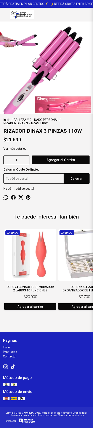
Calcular (77, 178)
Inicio (6, 347)
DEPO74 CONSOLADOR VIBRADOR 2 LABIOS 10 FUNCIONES (30, 288)
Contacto (9, 356)
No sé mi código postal (18, 188)
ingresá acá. (51, 415)
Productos (10, 352)
